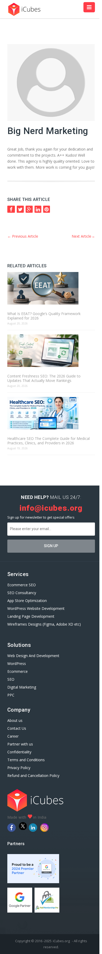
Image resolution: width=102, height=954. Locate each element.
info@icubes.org (51, 508)
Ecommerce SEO (21, 584)
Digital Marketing (21, 687)
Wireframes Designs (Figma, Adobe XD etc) (44, 624)
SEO (10, 679)
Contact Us (16, 728)
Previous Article (22, 236)
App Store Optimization (27, 600)
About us (14, 720)
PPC (10, 694)
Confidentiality (19, 751)
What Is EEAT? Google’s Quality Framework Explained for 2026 (44, 315)
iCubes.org (61, 941)
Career (13, 736)
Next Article (83, 236)
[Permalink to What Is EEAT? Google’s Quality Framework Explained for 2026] (51, 288)
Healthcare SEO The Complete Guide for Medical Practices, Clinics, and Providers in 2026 (48, 440)
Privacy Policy (18, 767)
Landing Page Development (30, 616)
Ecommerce (17, 671)
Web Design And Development (33, 655)
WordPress (16, 663)
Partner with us (20, 744)
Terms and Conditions (26, 759)
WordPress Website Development (36, 608)
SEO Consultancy (21, 592)
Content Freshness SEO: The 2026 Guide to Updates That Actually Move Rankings (44, 378)
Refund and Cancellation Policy (33, 775)
